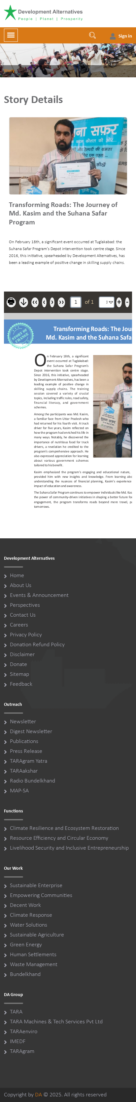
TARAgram (22, 1051)
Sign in (125, 36)
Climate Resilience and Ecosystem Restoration (64, 828)
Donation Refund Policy (37, 645)
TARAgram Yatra (28, 761)
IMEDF (17, 1041)
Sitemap (19, 674)
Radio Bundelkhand (32, 781)
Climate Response (31, 915)
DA (38, 1095)
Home (17, 576)
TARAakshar (24, 771)
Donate (18, 664)
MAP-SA (19, 791)
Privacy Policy (26, 635)
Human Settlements (33, 955)
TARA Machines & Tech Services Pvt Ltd (56, 1022)
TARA (16, 1012)
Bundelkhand (25, 974)
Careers (19, 625)
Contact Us (23, 615)
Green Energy (26, 945)
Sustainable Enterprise (36, 886)
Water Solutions (28, 925)
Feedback (21, 684)
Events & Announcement (39, 595)
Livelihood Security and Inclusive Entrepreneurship (69, 848)
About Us (20, 585)
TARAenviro (23, 1032)
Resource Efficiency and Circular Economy (59, 838)
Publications (24, 741)
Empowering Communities (41, 895)
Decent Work (25, 905)
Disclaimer (22, 655)
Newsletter (23, 722)
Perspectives (25, 605)
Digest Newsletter (31, 732)
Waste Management (33, 964)
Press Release (26, 751)
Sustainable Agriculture (37, 935)
